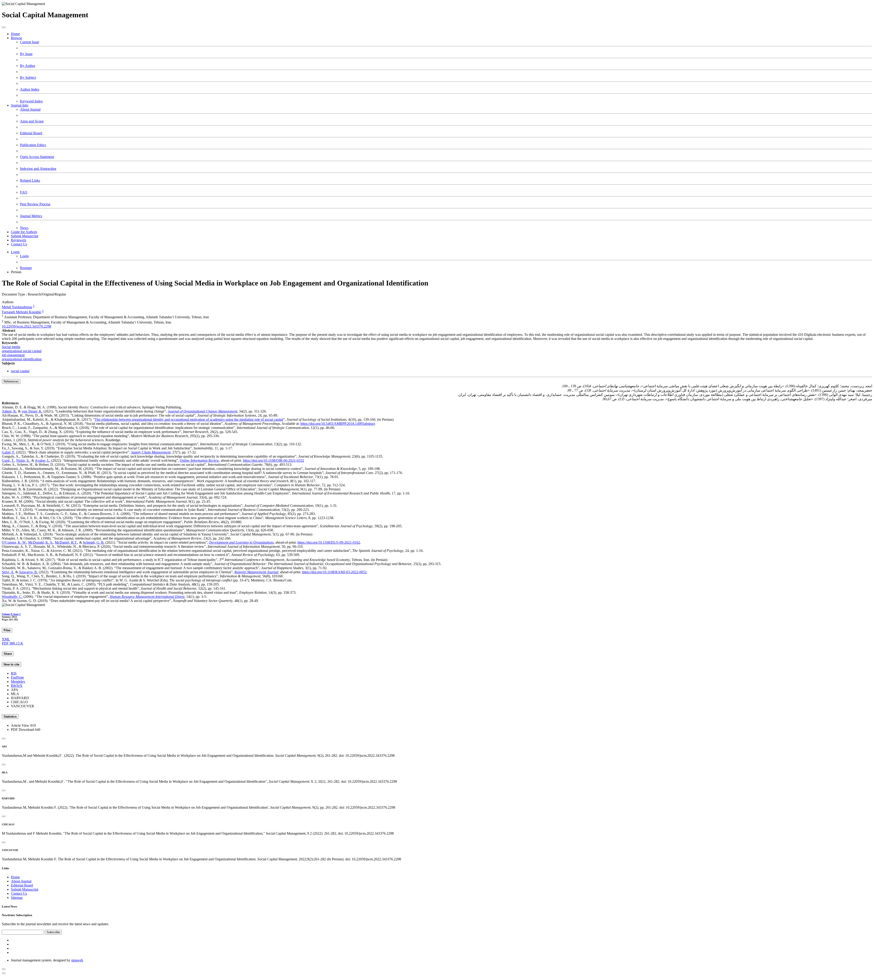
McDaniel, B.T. (66, 542)
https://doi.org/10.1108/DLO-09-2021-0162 (328, 542)
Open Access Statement (37, 157)
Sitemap (17, 898)
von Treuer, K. (32, 411)
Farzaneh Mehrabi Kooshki (21, 312)
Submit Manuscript (24, 236)
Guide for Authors (24, 232)
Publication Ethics (33, 145)
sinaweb (77, 960)
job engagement (13, 355)
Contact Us (19, 244)
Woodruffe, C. (12, 597)
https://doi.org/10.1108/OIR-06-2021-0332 (273, 460)
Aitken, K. (9, 411)
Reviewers (18, 240)
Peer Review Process (35, 204)
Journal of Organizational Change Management (202, 411)
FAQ (23, 192)
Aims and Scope (32, 121)
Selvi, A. (8, 572)
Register (26, 268)
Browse (16, 38)
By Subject (28, 77)
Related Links (30, 180)
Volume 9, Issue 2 (11, 614)
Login (15, 252)
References (11, 381)
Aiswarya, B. (28, 572)
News (24, 228)
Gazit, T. (8, 460)
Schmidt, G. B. (93, 542)
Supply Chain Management (150, 452)
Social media (11, 347)
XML (6, 639)
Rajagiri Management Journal (256, 572)
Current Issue (29, 42)
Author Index (29, 89)
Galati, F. (8, 452)
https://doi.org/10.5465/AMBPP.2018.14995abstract (337, 424)
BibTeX (17, 686)
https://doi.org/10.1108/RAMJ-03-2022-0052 (334, 572)
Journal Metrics (31, 216)
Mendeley (18, 681)
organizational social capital (21, 351)
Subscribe (53, 932)
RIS (14, 673)
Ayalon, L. (42, 460)
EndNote (17, 677)
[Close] (3, 738)
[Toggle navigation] (3, 27)
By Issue (26, 54)
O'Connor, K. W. (14, 542)
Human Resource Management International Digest (147, 597)
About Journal (30, 109)
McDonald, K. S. (40, 542)
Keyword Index (31, 101)
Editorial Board (31, 133)
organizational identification (22, 359)
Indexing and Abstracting (38, 169)
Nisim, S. (23, 460)
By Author (27, 66)
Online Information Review (199, 460)
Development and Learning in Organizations (241, 542)
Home (15, 34)
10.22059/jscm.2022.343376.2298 (26, 326)
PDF (12, 643)
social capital (20, 371)
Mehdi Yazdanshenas (17, 307)
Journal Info (19, 105)
